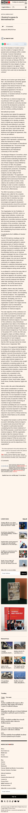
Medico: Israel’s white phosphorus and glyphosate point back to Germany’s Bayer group (19, 682)
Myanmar (18, 456)
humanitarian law (8, 456)
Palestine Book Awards (7, 777)
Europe (3, 754)
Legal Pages (5, 808)
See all (25, 519)
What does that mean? (18, 470)
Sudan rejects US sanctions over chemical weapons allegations (19, 652)
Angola (5, 454)
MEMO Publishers (5, 783)
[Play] (3, 44)
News (2, 701)
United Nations (22, 457)
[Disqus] (14, 496)
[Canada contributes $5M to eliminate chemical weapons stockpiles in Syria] (7, 645)
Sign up (24, 573)
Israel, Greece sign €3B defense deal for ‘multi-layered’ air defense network (9, 562)
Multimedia (4, 766)
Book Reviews (4, 756)
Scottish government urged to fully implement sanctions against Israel (9, 552)
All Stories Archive (5, 785)
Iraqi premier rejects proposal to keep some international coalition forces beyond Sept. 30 (9, 543)
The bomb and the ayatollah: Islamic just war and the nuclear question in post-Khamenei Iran (19, 667)
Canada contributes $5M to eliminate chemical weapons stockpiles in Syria (7, 652)
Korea (14, 456)
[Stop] (5, 44)
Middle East (9, 14)
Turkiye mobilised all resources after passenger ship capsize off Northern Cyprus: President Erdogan (12, 704)
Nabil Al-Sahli (9, 38)
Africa (2, 748)
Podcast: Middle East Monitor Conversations (12, 768)
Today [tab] (3, 697)
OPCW (22, 456)
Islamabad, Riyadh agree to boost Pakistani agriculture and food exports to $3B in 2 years (14, 712)
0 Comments (9, 26)
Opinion (3, 762)
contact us (15, 471)
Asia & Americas (5, 750)
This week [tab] (8, 697)
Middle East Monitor (21, 465)
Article (3, 14)
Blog (2, 760)
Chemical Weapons (12, 454)
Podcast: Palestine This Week (8, 770)
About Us (3, 775)
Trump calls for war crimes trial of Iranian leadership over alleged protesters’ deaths (9, 524)
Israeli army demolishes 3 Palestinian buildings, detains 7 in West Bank (9, 533)
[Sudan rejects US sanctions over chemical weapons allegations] (19, 645)
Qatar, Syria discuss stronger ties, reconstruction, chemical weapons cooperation (6, 667)
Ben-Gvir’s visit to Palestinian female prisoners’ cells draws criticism (12, 728)
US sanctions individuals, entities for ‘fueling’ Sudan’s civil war (6, 682)
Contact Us (4, 779)
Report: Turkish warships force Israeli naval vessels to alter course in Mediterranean (12, 721)
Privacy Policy (4, 781)
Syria (17, 457)
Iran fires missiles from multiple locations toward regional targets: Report (13, 735)
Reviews (3, 764)
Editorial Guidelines (6, 773)
